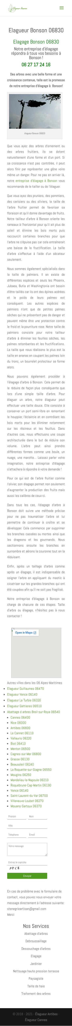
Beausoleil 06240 (22, 764)
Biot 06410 (18, 743)
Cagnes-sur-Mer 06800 (26, 754)
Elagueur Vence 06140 (22, 694)
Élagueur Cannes (36, 1020)
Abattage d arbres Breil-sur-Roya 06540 (33, 712)
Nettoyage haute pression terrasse (36, 971)
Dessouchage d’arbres (36, 948)
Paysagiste (36, 978)
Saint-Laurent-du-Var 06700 (29, 795)
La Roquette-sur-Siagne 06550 (31, 769)
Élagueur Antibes (46, 1014)
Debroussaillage (36, 941)
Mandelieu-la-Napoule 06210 (30, 780)
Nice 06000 (18, 722)
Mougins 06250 (21, 775)
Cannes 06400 (20, 717)
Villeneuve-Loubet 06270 (27, 801)
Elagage (36, 956)
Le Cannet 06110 (22, 733)
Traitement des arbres (36, 993)
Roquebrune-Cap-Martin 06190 (31, 785)
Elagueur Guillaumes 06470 (25, 688)
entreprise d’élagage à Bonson (36, 180)
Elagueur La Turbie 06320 (24, 700)
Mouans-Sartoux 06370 (26, 806)
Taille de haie (36, 986)
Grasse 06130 (20, 759)
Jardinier (36, 963)
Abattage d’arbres (36, 933)
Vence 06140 (19, 790)
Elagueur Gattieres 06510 (24, 706)
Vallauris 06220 (21, 738)
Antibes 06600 (20, 728)
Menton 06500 (20, 748)
